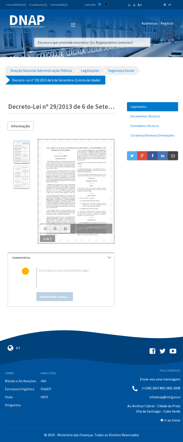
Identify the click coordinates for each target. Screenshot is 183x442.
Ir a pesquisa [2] (38, 4)
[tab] (61, 257)
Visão (9, 397)
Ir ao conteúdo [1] (16, 4)
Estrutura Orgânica (19, 389)
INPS (44, 397)
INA (43, 381)
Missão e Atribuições (20, 381)
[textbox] (68, 278)
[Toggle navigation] (51, 24)
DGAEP (46, 389)
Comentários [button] (21, 258)
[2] (21, 177)
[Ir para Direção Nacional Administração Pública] (27, 21)
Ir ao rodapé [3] (58, 4)
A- (129, 5)
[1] (21, 152)
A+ (139, 4)
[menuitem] (152, 106)
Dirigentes (13, 405)
